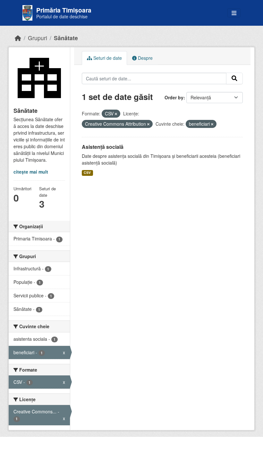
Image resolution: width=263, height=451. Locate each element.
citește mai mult (30, 171)
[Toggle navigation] (234, 13)
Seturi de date (107, 58)
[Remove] (116, 113)
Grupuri (37, 38)
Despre (145, 58)
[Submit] (234, 78)
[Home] (18, 38)
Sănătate (66, 38)
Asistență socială (102, 146)
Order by (174, 97)
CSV (87, 172)
